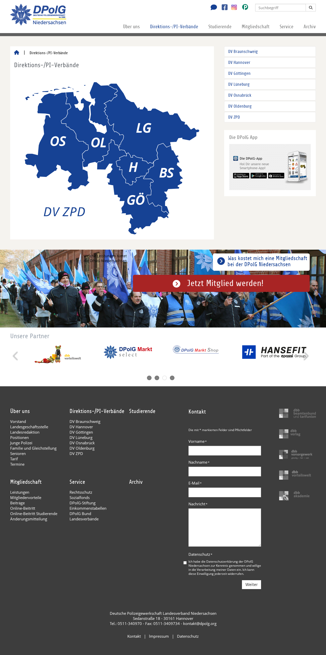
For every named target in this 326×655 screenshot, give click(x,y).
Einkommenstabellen (88, 508)
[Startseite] (16, 53)
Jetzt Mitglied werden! (225, 283)
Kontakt (134, 636)
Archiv (310, 26)
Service (286, 26)
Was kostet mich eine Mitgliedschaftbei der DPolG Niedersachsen (267, 261)
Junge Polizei (21, 442)
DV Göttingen (239, 73)
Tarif (14, 458)
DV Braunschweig (243, 51)
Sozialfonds (80, 497)
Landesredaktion (24, 432)
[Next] (305, 356)
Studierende (220, 26)
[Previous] (16, 356)
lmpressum (159, 636)
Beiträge (17, 502)
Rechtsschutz (81, 492)
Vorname (197, 441)
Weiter (251, 584)
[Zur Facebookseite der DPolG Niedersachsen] (222, 8)
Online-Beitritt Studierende (33, 513)
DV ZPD (234, 117)
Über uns (131, 26)
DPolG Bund (80, 513)
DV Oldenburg (240, 106)
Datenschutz (200, 554)
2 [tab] (157, 378)
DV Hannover (239, 62)
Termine (17, 464)
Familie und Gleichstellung (33, 448)
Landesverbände (84, 518)
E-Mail (195, 483)
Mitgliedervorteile (25, 497)
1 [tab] (149, 378)
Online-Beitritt (22, 508)
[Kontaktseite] (212, 8)
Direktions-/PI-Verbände (174, 26)
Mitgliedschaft (255, 26)
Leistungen (19, 492)
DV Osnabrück (239, 95)
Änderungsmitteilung (28, 518)
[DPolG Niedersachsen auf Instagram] (232, 7)
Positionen (19, 437)
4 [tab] (172, 378)
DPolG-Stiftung (83, 502)
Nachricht (198, 503)
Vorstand (18, 421)
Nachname (199, 462)
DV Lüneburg (239, 84)
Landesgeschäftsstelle (29, 426)
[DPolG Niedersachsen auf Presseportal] (243, 8)
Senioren (18, 453)
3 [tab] (164, 378)
